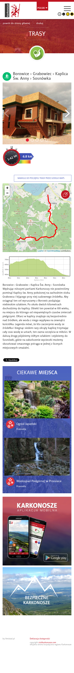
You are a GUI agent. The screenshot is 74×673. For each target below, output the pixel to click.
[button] (7, 188)
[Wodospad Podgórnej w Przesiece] (37, 457)
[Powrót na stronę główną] (12, 10)
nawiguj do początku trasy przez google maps (41, 178)
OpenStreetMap (53, 250)
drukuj (39, 23)
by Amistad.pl (9, 638)
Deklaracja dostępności (40, 639)
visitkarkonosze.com (47, 642)
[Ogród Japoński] (37, 399)
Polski (41, 8)
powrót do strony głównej (16, 23)
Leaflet (40, 250)
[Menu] (67, 8)
